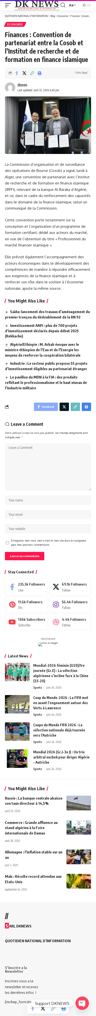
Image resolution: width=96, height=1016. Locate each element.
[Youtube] (26, 622)
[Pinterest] (26, 604)
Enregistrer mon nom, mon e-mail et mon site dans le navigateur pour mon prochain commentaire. (48, 542)
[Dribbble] (70, 622)
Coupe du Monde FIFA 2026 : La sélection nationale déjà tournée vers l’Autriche (59, 730)
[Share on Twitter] (24, 73)
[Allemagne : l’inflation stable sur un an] (78, 856)
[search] (62, 5)
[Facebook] (26, 587)
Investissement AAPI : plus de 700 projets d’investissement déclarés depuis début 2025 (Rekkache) (42, 330)
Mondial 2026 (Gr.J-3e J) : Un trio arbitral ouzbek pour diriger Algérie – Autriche (61, 757)
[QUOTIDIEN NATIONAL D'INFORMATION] (36, 5)
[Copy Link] (32, 73)
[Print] (39, 73)
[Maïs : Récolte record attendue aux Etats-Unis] (78, 881)
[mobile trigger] (9, 5)
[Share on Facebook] (16, 73)
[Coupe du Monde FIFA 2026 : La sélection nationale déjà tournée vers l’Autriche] (17, 731)
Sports (37, 687)
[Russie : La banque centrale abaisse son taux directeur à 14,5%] (78, 803)
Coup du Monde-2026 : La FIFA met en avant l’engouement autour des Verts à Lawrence (60, 703)
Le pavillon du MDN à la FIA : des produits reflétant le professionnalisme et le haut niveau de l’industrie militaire (46, 382)
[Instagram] (70, 604)
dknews (22, 85)
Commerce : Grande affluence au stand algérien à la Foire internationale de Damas (31, 827)
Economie (15, 24)
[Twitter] (70, 587)
